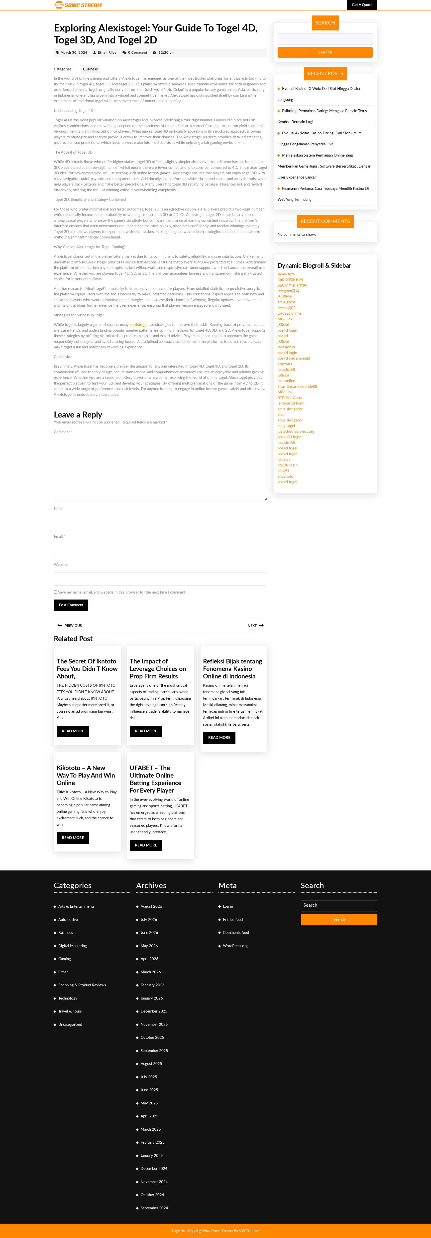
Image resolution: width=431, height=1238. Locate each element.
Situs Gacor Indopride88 (297, 387)
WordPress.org (235, 946)
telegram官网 (288, 291)
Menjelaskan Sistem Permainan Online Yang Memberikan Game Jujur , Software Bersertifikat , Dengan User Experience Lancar (324, 166)
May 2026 (149, 946)
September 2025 (154, 1051)
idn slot (284, 459)
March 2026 (151, 972)
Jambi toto (286, 274)
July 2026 (149, 920)
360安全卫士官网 (292, 285)
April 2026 (149, 959)
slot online (286, 381)
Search (325, 22)
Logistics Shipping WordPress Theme (203, 1231)
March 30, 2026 (74, 52)
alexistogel (138, 325)
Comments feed (236, 933)
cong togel (286, 426)
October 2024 (152, 1195)
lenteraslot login (291, 403)
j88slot (283, 325)
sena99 (284, 471)
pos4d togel (287, 448)
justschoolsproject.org (296, 431)
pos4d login (287, 330)
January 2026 (152, 998)
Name (60, 509)
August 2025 (151, 1064)
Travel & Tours (70, 1011)
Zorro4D (285, 364)
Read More (75, 733)
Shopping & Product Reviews (82, 985)
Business (90, 69)
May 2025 (149, 1103)
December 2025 (154, 1011)
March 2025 (151, 1129)
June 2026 (149, 933)
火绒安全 (285, 297)
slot (281, 414)
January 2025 (152, 1156)
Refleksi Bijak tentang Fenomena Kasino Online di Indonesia (232, 669)
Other (63, 972)
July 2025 (149, 1077)
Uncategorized (70, 1025)
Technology (67, 998)
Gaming (64, 959)
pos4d (283, 336)
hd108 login (288, 465)
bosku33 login (289, 437)
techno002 (287, 308)
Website (61, 565)
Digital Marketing (72, 946)
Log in (228, 906)
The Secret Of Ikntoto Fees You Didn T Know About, (87, 669)
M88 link (285, 319)
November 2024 (154, 1182)
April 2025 (149, 1116)
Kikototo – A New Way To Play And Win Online (86, 775)
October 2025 (152, 1037)
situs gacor (286, 302)
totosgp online (290, 313)
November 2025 (154, 1025)
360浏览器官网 (290, 280)
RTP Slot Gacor (290, 398)
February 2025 (153, 1142)
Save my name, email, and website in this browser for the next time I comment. (122, 592)
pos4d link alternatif (294, 358)
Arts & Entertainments (76, 906)
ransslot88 (286, 347)
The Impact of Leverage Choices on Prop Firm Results (158, 669)
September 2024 (154, 1208)
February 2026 (153, 985)
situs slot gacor (290, 409)
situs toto (285, 476)
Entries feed (233, 920)
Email (59, 537)
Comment (63, 432)
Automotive (68, 920)
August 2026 (151, 906)
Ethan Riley (107, 52)
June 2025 (149, 1090)
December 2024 (154, 1169)
